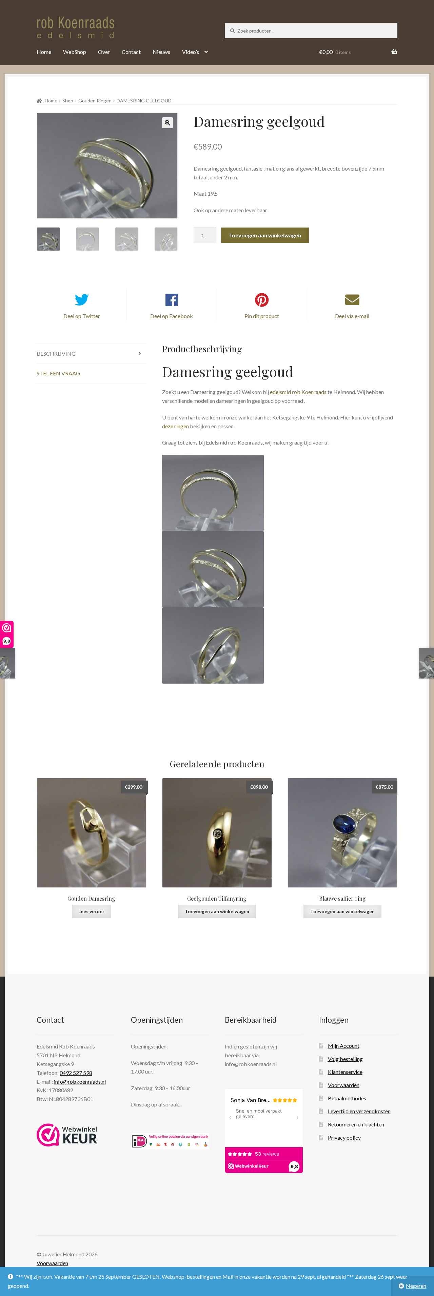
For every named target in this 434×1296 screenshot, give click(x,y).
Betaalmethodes (347, 1098)
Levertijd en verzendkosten (359, 1111)
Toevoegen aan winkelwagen (265, 235)
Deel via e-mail (352, 316)
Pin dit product (261, 316)
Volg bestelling (345, 1059)
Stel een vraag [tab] (58, 373)
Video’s (190, 51)
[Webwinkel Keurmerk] (67, 1134)
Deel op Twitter (81, 316)
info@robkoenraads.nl (80, 1081)
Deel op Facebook (171, 316)
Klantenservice (345, 1071)
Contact (131, 51)
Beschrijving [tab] (56, 353)
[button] (167, 122)
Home (44, 51)
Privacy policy (344, 1137)
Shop (67, 100)
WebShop (74, 51)
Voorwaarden (343, 1085)
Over (104, 51)
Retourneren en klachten (356, 1124)
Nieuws (161, 51)
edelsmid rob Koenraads (298, 392)
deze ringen (175, 426)
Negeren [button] (416, 1285)
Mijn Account (343, 1045)
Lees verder (91, 911)
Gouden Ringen (95, 100)
